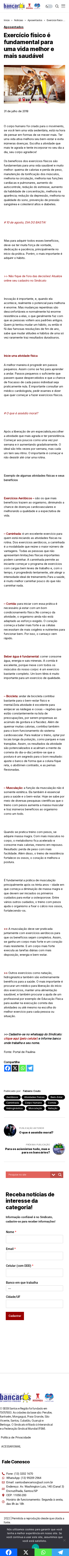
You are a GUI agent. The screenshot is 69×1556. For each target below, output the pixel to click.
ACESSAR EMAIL (11, 1446)
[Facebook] (7, 1068)
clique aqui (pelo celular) (21, 1038)
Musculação (35, 1108)
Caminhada (12, 1102)
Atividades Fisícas (34, 1097)
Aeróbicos (12, 1097)
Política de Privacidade (16, 1437)
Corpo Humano (33, 1102)
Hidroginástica (14, 1108)
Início (7, 20)
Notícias (18, 20)
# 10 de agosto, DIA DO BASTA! (25, 222)
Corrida (52, 1102)
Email (11, 1249)
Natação (53, 1108)
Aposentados (35, 20)
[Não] (64, 1540)
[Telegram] (30, 1068)
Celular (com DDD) (19, 1266)
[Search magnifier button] (60, 1174)
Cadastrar (15, 1316)
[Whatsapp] (22, 1068)
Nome (11, 1232)
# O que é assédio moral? (21, 413)
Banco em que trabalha (22, 1282)
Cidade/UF (13, 1297)
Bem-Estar (56, 1097)
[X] (15, 1068)
